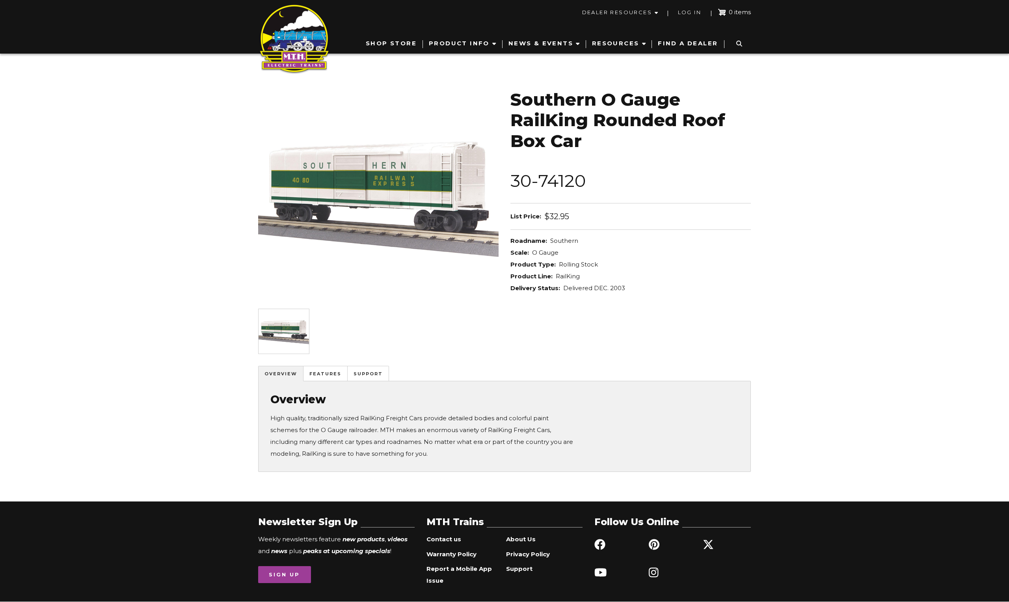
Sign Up (284, 574)
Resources (615, 43)
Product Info (459, 43)
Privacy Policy (528, 554)
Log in (689, 12)
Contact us (443, 539)
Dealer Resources (617, 12)
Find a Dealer (688, 43)
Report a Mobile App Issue (459, 574)
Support (368, 373)
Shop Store (391, 43)
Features (325, 373)
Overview (280, 373)
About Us (521, 539)
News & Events (540, 43)
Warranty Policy (451, 554)
